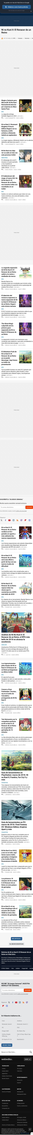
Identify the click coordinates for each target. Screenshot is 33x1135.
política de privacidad (21, 511)
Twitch (21, 520)
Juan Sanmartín (10, 118)
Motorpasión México (22, 1125)
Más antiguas (16, 938)
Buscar (30, 1052)
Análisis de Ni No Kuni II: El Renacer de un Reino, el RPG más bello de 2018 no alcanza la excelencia (15, 638)
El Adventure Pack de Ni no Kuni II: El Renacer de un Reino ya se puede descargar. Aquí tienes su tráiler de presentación (9, 358)
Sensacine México (21, 1120)
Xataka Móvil (5, 1071)
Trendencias (5, 1103)
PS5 (18, 1027)
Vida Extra (19, 1071)
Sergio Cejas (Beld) (11, 199)
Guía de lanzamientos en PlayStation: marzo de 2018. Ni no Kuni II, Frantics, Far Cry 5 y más (14, 776)
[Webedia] (6, 1060)
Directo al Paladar (6, 1091)
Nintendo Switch (7, 1024)
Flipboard (25, 520)
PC (3, 1027)
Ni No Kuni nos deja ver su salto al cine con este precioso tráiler (9, 153)
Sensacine (19, 1080)
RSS (17, 520)
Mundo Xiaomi (5, 1078)
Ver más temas (6, 1045)
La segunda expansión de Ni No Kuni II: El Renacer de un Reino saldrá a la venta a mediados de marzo (9, 272)
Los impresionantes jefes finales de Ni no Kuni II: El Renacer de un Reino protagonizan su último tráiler (9, 667)
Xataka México (5, 1117)
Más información (25, 1133)
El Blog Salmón (20, 1103)
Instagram (13, 520)
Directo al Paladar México (8, 1125)
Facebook (5, 520)
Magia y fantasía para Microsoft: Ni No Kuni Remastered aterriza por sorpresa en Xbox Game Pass (9, 104)
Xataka (3, 1068)
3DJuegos (19, 1068)
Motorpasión (20, 1091)
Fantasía (20, 38)
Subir (26, 1059)
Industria (4, 157)
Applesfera (4, 1073)
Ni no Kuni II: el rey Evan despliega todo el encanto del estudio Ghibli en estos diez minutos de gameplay (9, 910)
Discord (29, 520)
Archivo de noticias (17, 944)
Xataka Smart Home (7, 1076)
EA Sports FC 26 (7, 1039)
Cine (12, 968)
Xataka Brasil (5, 1120)
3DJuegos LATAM (21, 1117)
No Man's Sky (21, 1031)
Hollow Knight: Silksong (6, 1035)
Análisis (4, 644)
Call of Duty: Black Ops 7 (24, 1035)
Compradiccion (5, 1108)
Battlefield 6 (20, 1039)
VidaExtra (4, 782)
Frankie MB (8, 607)
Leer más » (20, 116)
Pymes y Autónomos (22, 1106)
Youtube (9, 520)
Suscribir (29, 507)
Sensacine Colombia (22, 1122)
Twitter (1, 520)
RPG (14, 38)
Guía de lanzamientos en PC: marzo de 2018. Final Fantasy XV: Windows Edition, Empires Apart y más (14, 825)
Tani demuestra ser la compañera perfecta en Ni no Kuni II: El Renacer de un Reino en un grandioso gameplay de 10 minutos (9, 725)
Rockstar (27, 38)
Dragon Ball (25, 968)
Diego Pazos (9, 169)
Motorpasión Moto (21, 1094)
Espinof (19, 1082)
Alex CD (8, 654)
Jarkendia (8, 794)
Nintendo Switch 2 (22, 1024)
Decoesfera (5, 1106)
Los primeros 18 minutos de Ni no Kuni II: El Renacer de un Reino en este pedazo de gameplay (9, 883)
